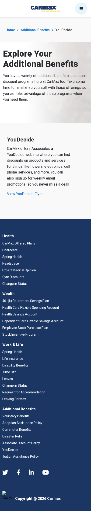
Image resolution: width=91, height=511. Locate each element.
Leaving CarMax (14, 399)
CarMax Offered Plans (18, 243)
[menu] (81, 9)
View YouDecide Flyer (25, 194)
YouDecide (10, 450)
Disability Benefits (15, 365)
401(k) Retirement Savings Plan (25, 301)
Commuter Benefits (17, 429)
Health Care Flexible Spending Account (30, 307)
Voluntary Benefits (16, 416)
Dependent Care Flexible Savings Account (32, 321)
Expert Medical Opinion (19, 270)
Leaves (7, 379)
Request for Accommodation (23, 392)
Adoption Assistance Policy (22, 423)
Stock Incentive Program (20, 334)
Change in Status (15, 284)
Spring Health (12, 257)
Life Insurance (12, 358)
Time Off (9, 372)
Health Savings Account (19, 314)
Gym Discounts (13, 277)
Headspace (10, 263)
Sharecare (10, 250)
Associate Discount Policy (21, 443)
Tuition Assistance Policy (20, 456)
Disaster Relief (13, 436)
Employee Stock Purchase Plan (25, 328)
